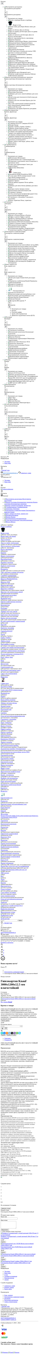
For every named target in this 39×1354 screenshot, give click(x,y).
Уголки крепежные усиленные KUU (12, 654)
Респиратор (4, 569)
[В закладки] (6, 1028)
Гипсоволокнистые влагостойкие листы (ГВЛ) (15, 752)
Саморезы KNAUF (6, 631)
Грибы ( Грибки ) (6, 637)
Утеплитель (4, 820)
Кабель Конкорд (6, 735)
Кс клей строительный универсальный (13, 621)
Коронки (3, 552)
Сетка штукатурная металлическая (11, 899)
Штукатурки (5, 664)
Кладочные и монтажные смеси (10, 670)
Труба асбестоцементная (24, 816)
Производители (9, 1278)
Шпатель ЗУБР (5, 582)
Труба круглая (5, 918)
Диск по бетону (5, 539)
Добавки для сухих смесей (9, 611)
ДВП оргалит (5, 873)
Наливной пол (5, 693)
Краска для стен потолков (9, 618)
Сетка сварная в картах (8, 896)
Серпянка (4, 713)
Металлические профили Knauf (10, 771)
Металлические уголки (8, 912)
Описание (7, 1038)
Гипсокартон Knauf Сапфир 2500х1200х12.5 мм (15, 1263)
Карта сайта (8, 1289)
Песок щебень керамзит (8, 700)
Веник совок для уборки (8, 536)
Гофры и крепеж (6, 729)
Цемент (3, 696)
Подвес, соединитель (7, 775)
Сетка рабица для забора (8, 892)
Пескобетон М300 (6, 686)
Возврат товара (9, 1287)
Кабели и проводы (6, 732)
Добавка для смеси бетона (9, 703)
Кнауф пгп (4, 788)
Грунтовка (4, 608)
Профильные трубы (7, 915)
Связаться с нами (25, 473)
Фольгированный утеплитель (10, 853)
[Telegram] (9, 1033)
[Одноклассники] (7, 1033)
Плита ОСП (4, 860)
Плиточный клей (6, 709)
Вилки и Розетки (6, 726)
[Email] (10, 1352)
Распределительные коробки (9, 745)
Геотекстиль (4, 827)
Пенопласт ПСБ (6, 837)
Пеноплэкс (4, 840)
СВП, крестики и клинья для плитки (12, 572)
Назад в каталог (6, 976)
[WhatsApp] (17, 1033)
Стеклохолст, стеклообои (8, 719)
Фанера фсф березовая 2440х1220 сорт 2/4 (14, 869)
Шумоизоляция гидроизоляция (10, 856)
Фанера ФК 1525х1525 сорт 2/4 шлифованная (15, 866)
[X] (12, 1033)
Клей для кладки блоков (8, 781)
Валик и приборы (6, 526)
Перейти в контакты (7, 942)
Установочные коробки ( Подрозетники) (13, 749)
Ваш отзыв (4, 1220)
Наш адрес (7, 463)
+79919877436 (5, 1306)
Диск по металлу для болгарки (10, 546)
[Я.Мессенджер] (2, 1033)
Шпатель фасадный (7, 585)
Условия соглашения (10, 1276)
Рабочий (3, 811)
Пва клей (3, 624)
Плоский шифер (11, 816)
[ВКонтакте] (4, 1033)
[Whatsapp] (4, 1352)
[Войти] (19, 947)
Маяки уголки (5, 768)
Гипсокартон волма (7, 755)
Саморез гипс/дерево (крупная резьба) (12, 647)
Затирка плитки (6, 706)
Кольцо (3, 816)
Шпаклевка (4, 677)
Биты (2, 660)
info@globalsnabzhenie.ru (10, 473)
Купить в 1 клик (11, 1035)
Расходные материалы (11, 1300)
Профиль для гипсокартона (9, 778)
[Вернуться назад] (6, 12)
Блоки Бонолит (5, 807)
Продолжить (4, 1229)
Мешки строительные (7, 556)
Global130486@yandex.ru (8, 1319)
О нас (6, 1274)
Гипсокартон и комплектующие (14, 972)
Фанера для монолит (7, 863)
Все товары (6, 1002)
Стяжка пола (5, 683)
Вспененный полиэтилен (8, 824)
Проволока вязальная (7, 909)
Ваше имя (4, 1216)
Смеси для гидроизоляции (9, 673)
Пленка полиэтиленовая (8, 843)
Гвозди (3, 634)
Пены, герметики (6, 722)
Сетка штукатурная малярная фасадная (13, 716)
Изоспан (3, 830)
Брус (2, 876)
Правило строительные (8, 566)
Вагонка (3, 882)
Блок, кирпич (8, 1295)
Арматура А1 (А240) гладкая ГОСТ (12, 905)
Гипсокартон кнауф (7, 762)
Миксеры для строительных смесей (12, 592)
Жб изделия (4, 814)
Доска (2, 879)
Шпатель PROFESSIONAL (9, 579)
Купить (3, 1242)
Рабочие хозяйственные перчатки (11, 601)
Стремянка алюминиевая (8, 575)
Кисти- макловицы (7, 549)
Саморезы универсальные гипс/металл (13, 650)
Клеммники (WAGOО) (8, 739)
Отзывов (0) (8, 1040)
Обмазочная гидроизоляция (9, 833)
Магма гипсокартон (7, 765)
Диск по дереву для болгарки (10, 543)
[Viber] (14, 1033)
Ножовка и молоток (7, 562)
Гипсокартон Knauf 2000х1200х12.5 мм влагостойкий (17, 1255)
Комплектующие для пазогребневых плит (14, 804)
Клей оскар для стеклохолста (10, 615)
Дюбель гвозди (5, 641)
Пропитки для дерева (7, 628)
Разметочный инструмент (9, 595)
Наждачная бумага (6, 559)
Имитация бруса (6, 886)
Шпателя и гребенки (7, 588)
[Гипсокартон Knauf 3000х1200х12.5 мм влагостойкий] (18, 998)
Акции (6, 1279)
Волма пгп (4, 791)
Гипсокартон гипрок (7, 758)
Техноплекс (4, 850)
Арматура (4, 902)
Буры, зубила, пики (7, 657)
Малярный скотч (6, 598)
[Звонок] (16, 1352)
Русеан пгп (4, 801)
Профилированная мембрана (10, 847)
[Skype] (20, 1033)
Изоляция (7, 1298)
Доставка (7, 461)
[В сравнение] (2, 1028)
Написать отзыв (5, 1208)
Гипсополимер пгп (6, 798)
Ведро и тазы (5, 533)
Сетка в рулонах (6, 889)
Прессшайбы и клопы (7, 644)
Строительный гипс (7, 667)
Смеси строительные (10, 1302)
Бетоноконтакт (5, 605)
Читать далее (5, 1020)
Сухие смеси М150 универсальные (11, 690)
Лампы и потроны (6, 742)
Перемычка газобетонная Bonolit (11, 784)
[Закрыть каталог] (2, 3)
